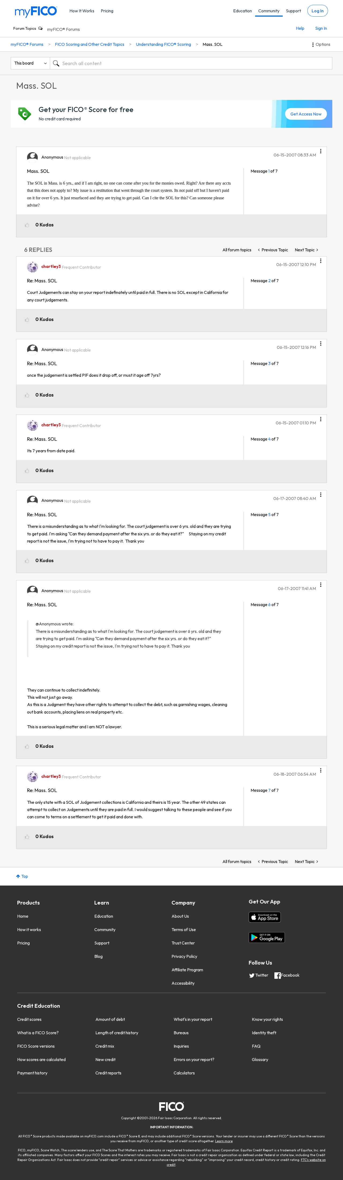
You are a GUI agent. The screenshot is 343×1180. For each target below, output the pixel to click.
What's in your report (193, 1019)
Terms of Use (184, 929)
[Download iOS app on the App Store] (265, 917)
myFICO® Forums (63, 29)
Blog (98, 956)
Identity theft (264, 1032)
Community (268, 10)
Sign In (321, 28)
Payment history (32, 1073)
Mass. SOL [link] (212, 44)
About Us (180, 916)
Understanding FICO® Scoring (163, 44)
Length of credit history (116, 1032)
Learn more (224, 1141)
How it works (29, 929)
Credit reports (108, 1073)
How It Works (81, 10)
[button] (320, 149)
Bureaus (181, 1032)
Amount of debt (110, 1019)
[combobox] (191, 63)
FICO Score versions (36, 1046)
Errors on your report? (194, 1059)
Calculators (184, 1073)
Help (300, 28)
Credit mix (104, 1046)
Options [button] (323, 44)
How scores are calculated (41, 1059)
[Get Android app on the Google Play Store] (267, 937)
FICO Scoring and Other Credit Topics (89, 44)
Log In (318, 10)
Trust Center (183, 943)
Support (293, 10)
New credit (105, 1059)
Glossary (260, 1059)
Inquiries (181, 1046)
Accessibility (183, 983)
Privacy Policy (184, 956)
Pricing (107, 10)
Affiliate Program (187, 969)
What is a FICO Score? (38, 1032)
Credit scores (29, 1019)
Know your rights (267, 1019)
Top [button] (24, 876)
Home (22, 916)
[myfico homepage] (36, 11)
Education (242, 10)
